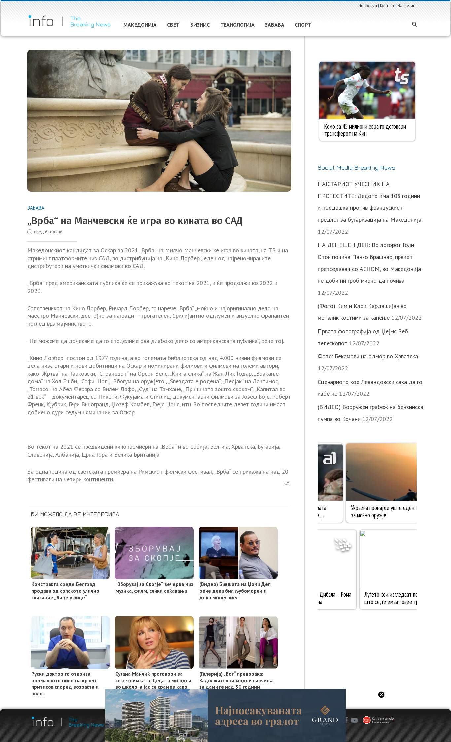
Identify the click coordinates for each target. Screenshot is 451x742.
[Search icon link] (414, 25)
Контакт (387, 5)
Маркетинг (407, 5)
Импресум (367, 5)
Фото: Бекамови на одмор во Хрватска (368, 356)
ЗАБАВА (35, 208)
